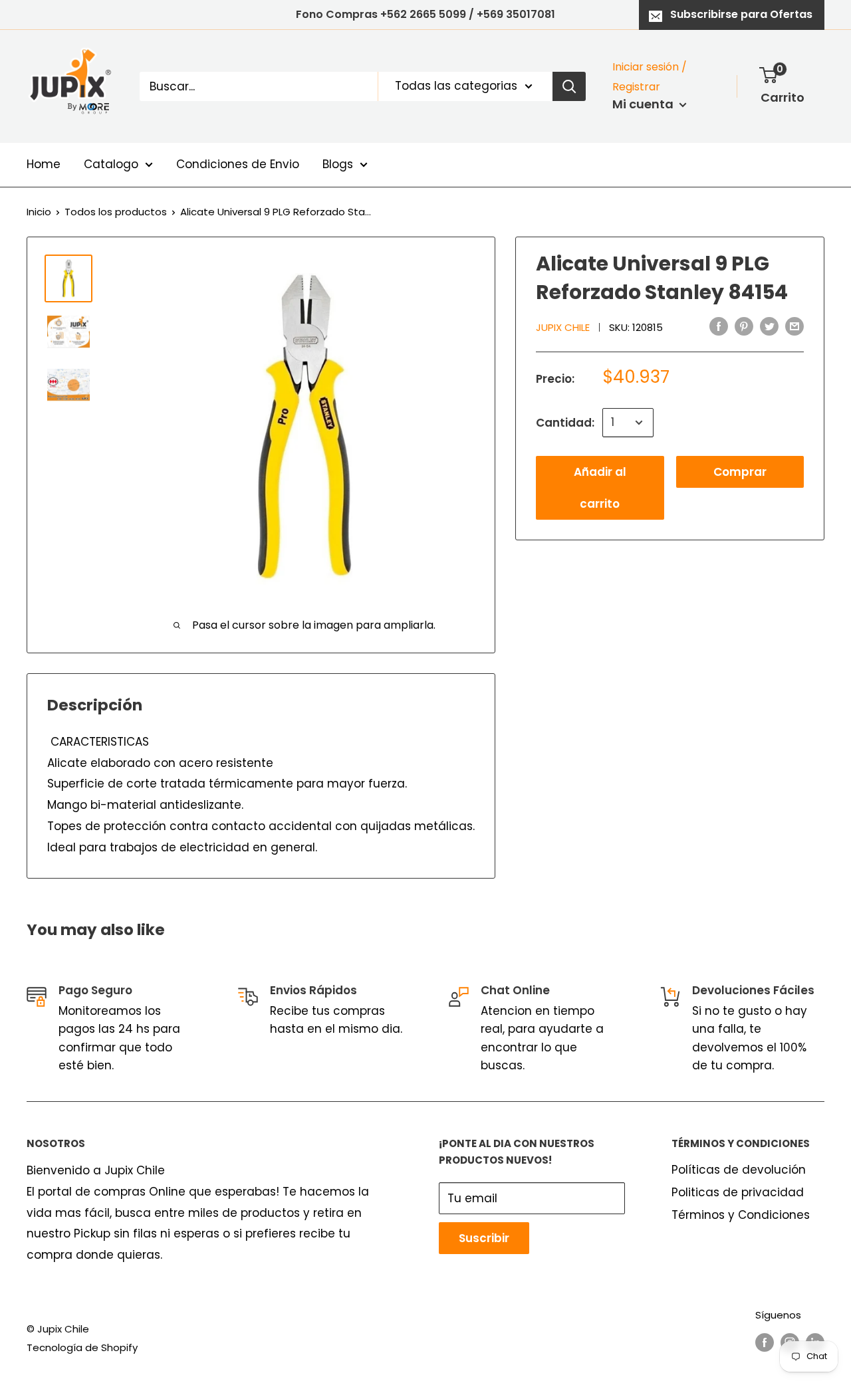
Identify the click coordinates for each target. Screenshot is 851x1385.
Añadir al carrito (600, 488)
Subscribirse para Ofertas (741, 14)
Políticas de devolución (738, 1170)
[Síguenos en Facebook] (764, 1342)
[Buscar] (569, 86)
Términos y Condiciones (740, 1215)
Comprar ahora (740, 476)
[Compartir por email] (794, 326)
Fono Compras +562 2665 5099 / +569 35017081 (425, 14)
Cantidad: (565, 422)
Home (44, 164)
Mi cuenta (644, 104)
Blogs (337, 164)
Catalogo (111, 164)
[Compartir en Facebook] (718, 326)
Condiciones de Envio (237, 164)
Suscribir (484, 1238)
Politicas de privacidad (737, 1192)
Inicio (39, 212)
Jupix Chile (563, 327)
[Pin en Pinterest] (744, 326)
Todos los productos (115, 212)
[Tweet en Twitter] (769, 326)
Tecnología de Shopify (82, 1347)
